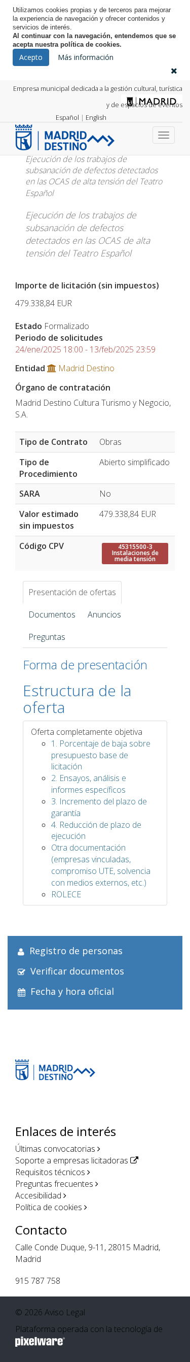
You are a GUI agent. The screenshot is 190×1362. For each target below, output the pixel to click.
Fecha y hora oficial (72, 991)
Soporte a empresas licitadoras (71, 1160)
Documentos (51, 614)
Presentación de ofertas (72, 592)
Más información (85, 57)
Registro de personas (76, 951)
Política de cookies (48, 1207)
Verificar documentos (77, 971)
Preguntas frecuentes (54, 1183)
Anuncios (104, 614)
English (96, 117)
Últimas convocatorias (55, 1148)
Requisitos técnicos (50, 1172)
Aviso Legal (65, 1312)
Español (67, 117)
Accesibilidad (38, 1195)
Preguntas (46, 636)
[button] (174, 70)
